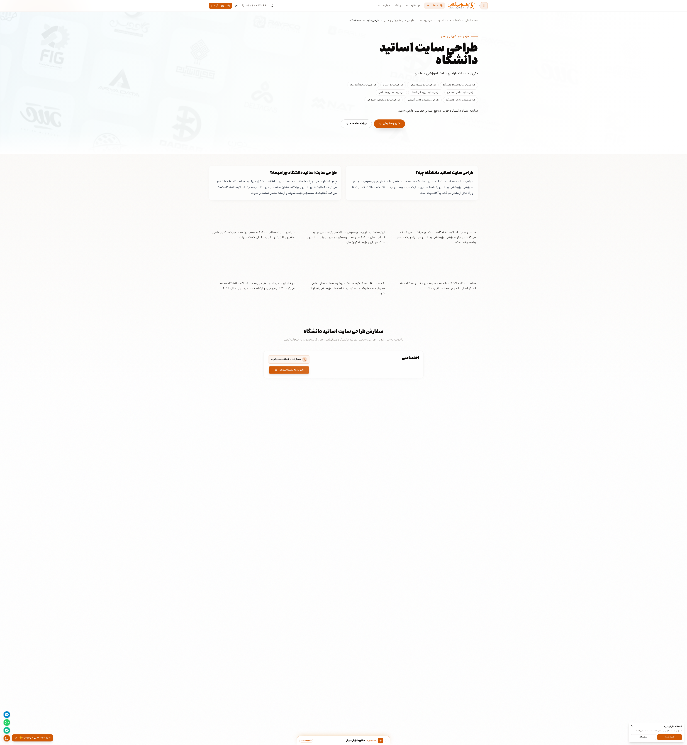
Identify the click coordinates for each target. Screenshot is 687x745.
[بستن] (631, 726)
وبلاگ (398, 6)
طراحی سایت (425, 20)
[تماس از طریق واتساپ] (7, 722)
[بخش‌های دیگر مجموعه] (484, 6)
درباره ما (386, 6)
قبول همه (669, 737)
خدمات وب (442, 20)
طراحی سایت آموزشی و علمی (399, 20)
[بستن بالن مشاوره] (386, 740)
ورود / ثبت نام (217, 5)
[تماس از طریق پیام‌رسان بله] (7, 730)
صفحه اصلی (471, 20)
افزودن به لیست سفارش (291, 370)
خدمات (457, 20)
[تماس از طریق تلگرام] (7, 714)
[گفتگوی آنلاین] (7, 738)
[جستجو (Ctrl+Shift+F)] (272, 6)
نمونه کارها (416, 6)
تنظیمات (643, 737)
